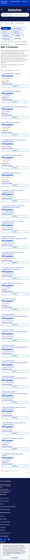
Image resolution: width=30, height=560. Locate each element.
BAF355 (9, 111)
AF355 (8, 177)
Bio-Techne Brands (4, 501)
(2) (7, 80)
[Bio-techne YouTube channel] (8, 539)
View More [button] (14, 86)
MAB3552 (9, 78)
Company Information (5, 521)
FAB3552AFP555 (11, 382)
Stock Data (2, 527)
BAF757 (9, 443)
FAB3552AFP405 (11, 367)
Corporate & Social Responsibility (7, 506)
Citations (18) (6, 181)
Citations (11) (6, 305)
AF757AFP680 (10, 227)
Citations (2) (6, 113)
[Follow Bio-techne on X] (5, 539)
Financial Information (5, 524)
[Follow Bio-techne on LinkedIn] (1, 539)
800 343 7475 (7, 491)
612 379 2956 (5, 489)
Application (16, 32)
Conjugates (6, 35)
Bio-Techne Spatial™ (15, 1)
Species (5, 32)
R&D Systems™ (4, 1)
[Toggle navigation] (2, 9)
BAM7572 (9, 460)
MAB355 (9, 127)
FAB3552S (9, 429)
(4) (7, 162)
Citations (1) (5, 289)
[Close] (27, 545)
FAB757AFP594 (10, 274)
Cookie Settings (14, 557)
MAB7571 (9, 95)
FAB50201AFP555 (11, 196)
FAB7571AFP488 (11, 243)
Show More (18, 38)
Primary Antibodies (9, 70)
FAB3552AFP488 (11, 351)
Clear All (17, 70)
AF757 (8, 303)
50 (17, 470)
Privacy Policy (9, 552)
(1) (7, 179)
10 (11, 470)
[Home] (15, 9)
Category (5, 28)
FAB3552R (9, 146)
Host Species (6, 38)
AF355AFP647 (10, 336)
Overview (2, 516)
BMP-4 (12, 23)
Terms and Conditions (5, 509)
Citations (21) (6, 82)
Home (2, 23)
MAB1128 (9, 288)
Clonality (17, 35)
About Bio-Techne (4, 498)
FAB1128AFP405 (10, 398)
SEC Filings (2, 530)
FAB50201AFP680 (11, 258)
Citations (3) (6, 462)
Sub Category (17, 28)
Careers (2, 503)
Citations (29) (6, 163)
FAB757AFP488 (10, 212)
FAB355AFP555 (10, 320)
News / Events (3, 519)
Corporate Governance (5, 533)
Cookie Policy (18, 552)
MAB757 (9, 160)
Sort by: (3, 44)
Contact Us (2, 541)
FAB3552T (9, 413)
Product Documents (7, 83)
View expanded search (22, 44)
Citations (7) (6, 97)
